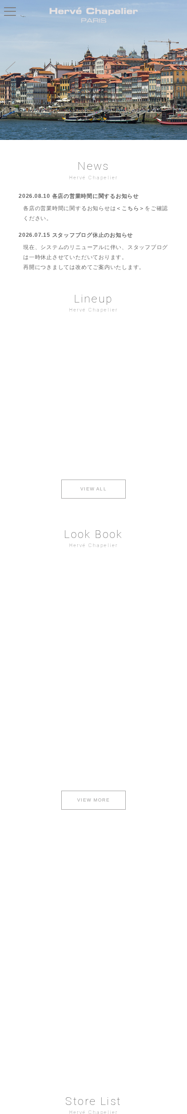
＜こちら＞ (130, 208)
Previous (9, 70)
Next (177, 70)
